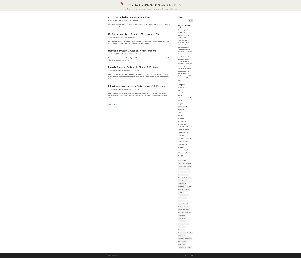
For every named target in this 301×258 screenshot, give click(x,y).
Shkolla (129, 20)
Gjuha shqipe (181, 106)
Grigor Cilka (184, 180)
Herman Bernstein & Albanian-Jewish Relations (132, 50)
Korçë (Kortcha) (181, 200)
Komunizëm (180, 192)
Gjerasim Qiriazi (183, 129)
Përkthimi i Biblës (181, 221)
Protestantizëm (182, 147)
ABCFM (180, 87)
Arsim (126, 20)
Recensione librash (183, 150)
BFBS (179, 95)
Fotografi (180, 104)
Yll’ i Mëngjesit (188, 247)
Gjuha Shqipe (181, 109)
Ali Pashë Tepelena (182, 166)
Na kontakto (169, 9)
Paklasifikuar (181, 121)
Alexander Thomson (184, 126)
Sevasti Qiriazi (183, 141)
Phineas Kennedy (181, 218)
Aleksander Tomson (187, 163)
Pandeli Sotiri (188, 212)
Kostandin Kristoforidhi (183, 203)
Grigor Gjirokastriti (182, 183)
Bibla (179, 101)
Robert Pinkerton (181, 227)
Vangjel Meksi (181, 238)
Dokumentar (180, 172)
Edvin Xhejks (180, 174)
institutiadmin (113, 37)
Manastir (180, 209)
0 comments (135, 20)
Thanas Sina (182, 144)
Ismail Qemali (188, 186)
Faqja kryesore (128, 9)
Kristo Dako (182, 135)
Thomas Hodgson (181, 235)
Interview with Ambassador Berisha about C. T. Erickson (136, 86)
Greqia (179, 180)
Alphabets (189, 166)
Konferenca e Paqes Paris (183, 195)
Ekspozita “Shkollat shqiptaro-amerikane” (129, 17)
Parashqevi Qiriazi (184, 138)
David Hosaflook (113, 20)
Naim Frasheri (181, 212)
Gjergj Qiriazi (182, 132)
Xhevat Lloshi (181, 247)
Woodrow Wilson (181, 244)
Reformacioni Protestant (183, 224)
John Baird (187, 189)
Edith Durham (188, 172)
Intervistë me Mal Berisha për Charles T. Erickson (133, 67)
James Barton (181, 189)
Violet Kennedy (188, 238)
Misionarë (126, 37)
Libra (162, 9)
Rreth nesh (142, 9)
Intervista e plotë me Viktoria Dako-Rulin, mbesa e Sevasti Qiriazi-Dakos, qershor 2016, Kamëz (184, 75)
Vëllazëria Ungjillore (183, 153)
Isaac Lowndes (181, 186)
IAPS (179, 115)
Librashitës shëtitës (184, 98)
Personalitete (181, 124)
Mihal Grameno (186, 209)
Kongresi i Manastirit (182, 198)
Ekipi (135, 9)
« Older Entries (112, 105)
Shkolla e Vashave (182, 232)
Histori (179, 112)
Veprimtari (156, 9)
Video (179, 156)
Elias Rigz (187, 174)
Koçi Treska (180, 206)
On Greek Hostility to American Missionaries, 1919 (133, 34)
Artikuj (149, 9)
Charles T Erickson (185, 169)
